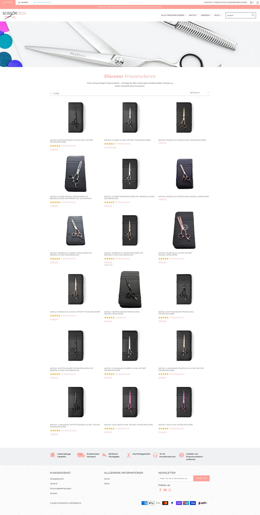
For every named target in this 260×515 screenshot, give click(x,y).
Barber (24, 2)
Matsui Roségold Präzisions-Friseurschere (184, 117)
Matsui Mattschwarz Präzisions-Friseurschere (184, 289)
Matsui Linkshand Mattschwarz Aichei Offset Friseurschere (76, 402)
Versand (53, 483)
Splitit (107, 483)
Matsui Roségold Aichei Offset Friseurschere (76, 289)
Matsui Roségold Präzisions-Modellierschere (184, 174)
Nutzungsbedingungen (60, 488)
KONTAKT (208, 2)
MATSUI (193, 15)
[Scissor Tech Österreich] (22, 15)
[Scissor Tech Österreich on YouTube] (165, 490)
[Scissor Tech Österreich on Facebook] (160, 490)
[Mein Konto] (257, 2)
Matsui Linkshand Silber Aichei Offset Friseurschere (130, 346)
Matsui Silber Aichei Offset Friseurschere (130, 117)
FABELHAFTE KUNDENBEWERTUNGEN (230, 2)
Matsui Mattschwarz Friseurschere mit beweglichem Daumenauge (76, 346)
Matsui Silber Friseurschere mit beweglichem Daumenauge (130, 174)
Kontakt (53, 493)
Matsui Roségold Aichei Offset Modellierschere (184, 230)
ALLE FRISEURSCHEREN (172, 15)
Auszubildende (43, 2)
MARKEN (205, 15)
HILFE (217, 15)
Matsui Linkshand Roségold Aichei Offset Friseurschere (184, 346)
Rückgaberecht (57, 479)
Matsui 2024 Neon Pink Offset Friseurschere (130, 402)
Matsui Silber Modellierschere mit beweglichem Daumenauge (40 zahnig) (76, 174)
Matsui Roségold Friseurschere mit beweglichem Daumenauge (130, 230)
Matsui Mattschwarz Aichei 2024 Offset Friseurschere (76, 117)
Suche (107, 479)
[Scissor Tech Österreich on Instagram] (170, 490)
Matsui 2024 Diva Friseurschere (184, 402)
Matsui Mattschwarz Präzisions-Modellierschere (130, 289)
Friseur (9, 2)
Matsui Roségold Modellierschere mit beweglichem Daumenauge (76, 230)
